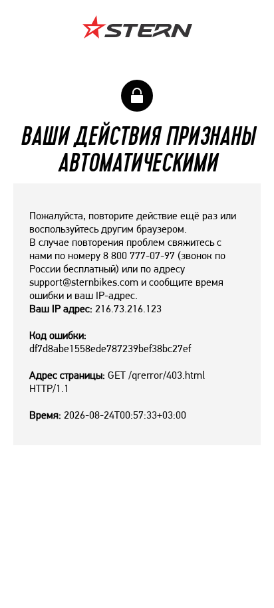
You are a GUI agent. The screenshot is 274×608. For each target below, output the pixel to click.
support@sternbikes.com (83, 282)
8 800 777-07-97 (139, 255)
